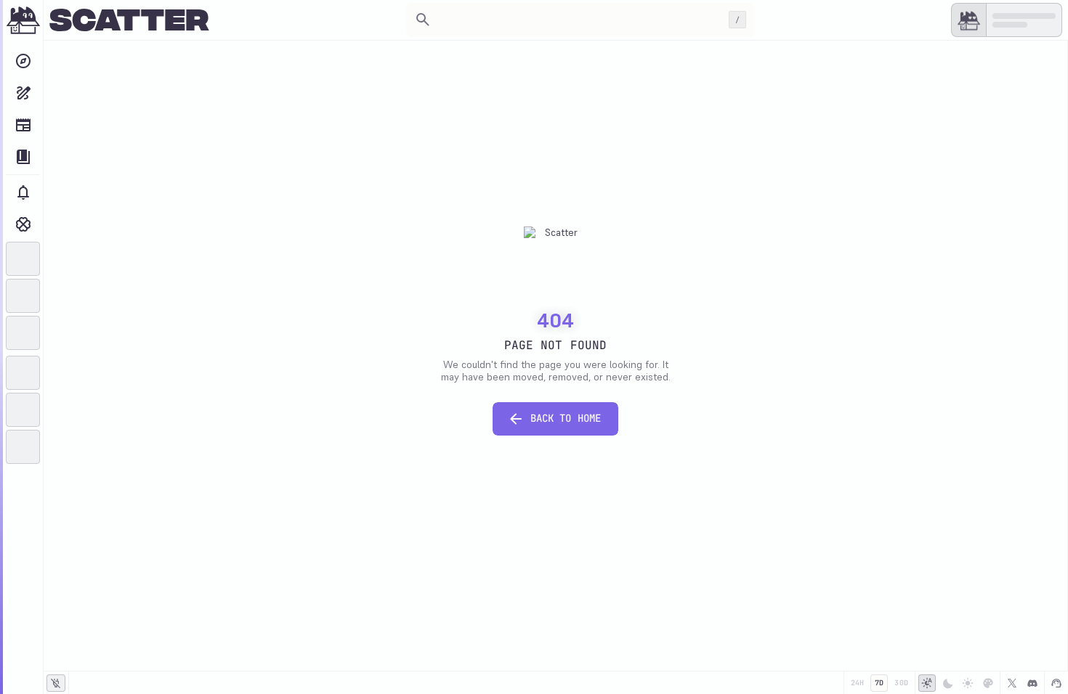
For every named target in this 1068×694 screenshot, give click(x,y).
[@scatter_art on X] (1012, 683)
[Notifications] (23, 192)
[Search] (23, 61)
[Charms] (23, 224)
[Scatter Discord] (1032, 683)
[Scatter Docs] (23, 157)
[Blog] (23, 125)
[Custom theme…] (988, 683)
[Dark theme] (947, 683)
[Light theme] (967, 683)
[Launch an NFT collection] (23, 93)
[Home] (23, 20)
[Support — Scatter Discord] (1056, 683)
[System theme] (927, 683)
